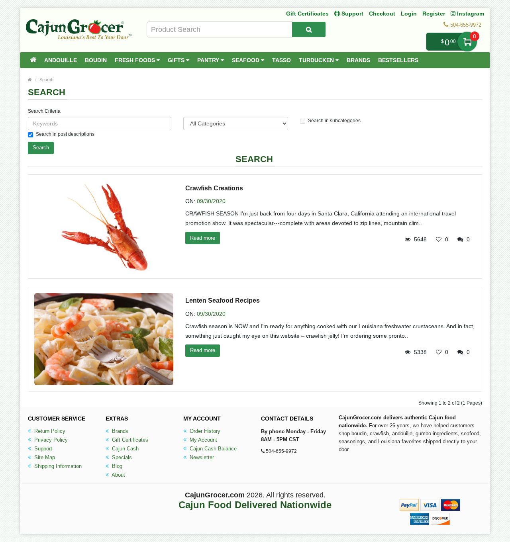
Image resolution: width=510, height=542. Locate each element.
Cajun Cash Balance (212, 449)
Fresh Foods (136, 60)
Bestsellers (398, 60)
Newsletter (201, 457)
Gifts (177, 60)
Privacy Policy (50, 440)
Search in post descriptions (65, 134)
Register (433, 13)
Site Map (44, 457)
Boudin (96, 60)
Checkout (382, 13)
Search (46, 79)
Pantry (209, 60)
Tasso (281, 60)
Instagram (469, 13)
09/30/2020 (211, 201)
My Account (202, 440)
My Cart (467, 41)
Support (42, 449)
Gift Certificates (307, 13)
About (117, 475)
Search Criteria (44, 111)
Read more (202, 238)
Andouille (60, 60)
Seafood (246, 60)
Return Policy (49, 431)
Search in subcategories (334, 120)
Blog (116, 466)
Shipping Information (57, 466)
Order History (204, 431)
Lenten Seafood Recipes (222, 300)
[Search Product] (309, 29)
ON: (190, 201)
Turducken (317, 60)
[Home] (33, 60)
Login (409, 13)
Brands (358, 60)
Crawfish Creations (214, 188)
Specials (121, 457)
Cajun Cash (124, 449)
